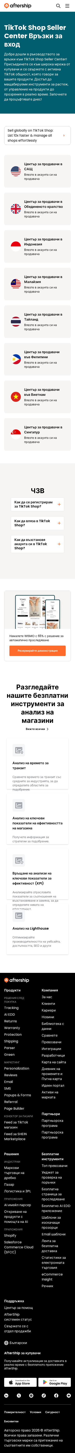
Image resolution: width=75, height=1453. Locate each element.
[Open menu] (67, 5)
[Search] (58, 6)
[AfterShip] (18, 6)
